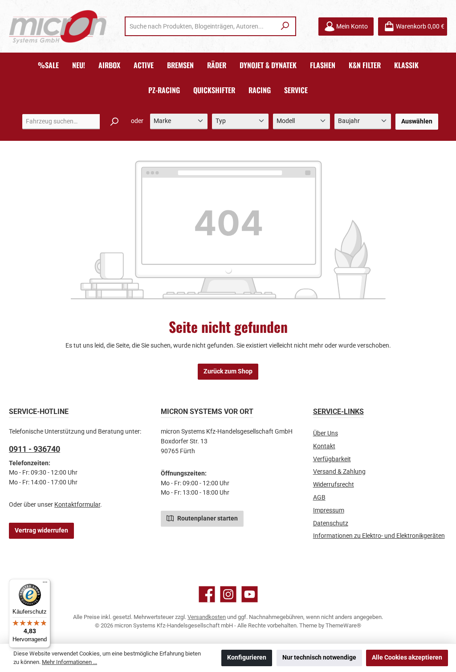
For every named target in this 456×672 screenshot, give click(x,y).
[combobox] (201, 26)
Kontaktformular (77, 504)
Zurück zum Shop (228, 371)
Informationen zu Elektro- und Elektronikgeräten (379, 536)
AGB (319, 497)
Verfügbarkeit (332, 459)
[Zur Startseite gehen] (58, 26)
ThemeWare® (343, 625)
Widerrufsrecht (333, 484)
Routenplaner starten (207, 518)
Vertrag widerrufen (41, 530)
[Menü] (45, 584)
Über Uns (325, 433)
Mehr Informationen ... (69, 662)
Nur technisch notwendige (319, 657)
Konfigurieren (246, 657)
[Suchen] (285, 26)
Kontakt (324, 446)
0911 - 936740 (34, 449)
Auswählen (416, 121)
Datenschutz (330, 523)
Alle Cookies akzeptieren (407, 657)
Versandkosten (206, 617)
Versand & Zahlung (339, 471)
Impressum (328, 510)
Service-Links (338, 411)
